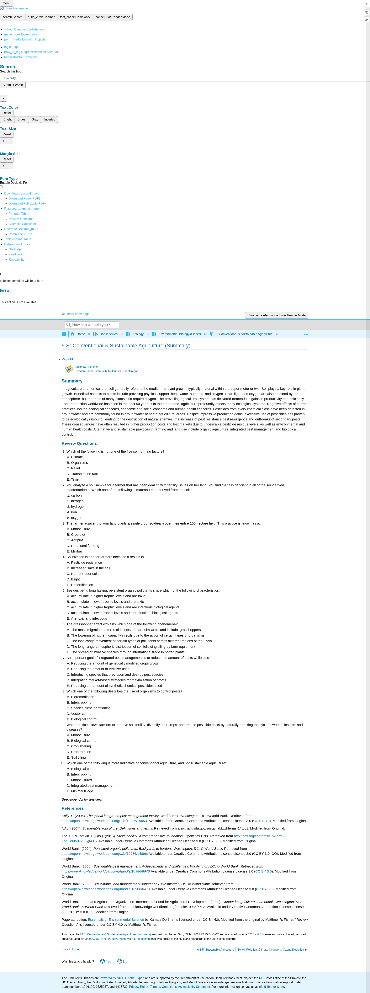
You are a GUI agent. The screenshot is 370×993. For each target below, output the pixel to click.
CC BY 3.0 (261, 821)
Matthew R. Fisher (87, 366)
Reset (7, 113)
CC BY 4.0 (254, 934)
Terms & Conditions (163, 986)
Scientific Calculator (22, 224)
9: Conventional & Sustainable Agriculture (244, 334)
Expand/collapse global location (306, 333)
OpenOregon (130, 371)
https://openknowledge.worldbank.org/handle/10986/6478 (106, 889)
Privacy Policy (138, 986)
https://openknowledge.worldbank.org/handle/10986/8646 (106, 871)
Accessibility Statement (194, 986)
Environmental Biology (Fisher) (180, 334)
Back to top (69, 949)
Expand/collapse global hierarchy (66, 334)
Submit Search (13, 85)
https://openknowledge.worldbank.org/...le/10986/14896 (104, 854)
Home (81, 334)
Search (68, 325)
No (125, 961)
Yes (108, 961)
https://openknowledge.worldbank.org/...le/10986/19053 (104, 821)
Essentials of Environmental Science (116, 919)
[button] (15, 254)
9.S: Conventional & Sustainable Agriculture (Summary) (116, 934)
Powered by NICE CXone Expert (122, 978)
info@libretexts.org (271, 986)
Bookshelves (108, 334)
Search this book (11, 71)
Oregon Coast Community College (96, 371)
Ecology (138, 334)
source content (141, 938)
